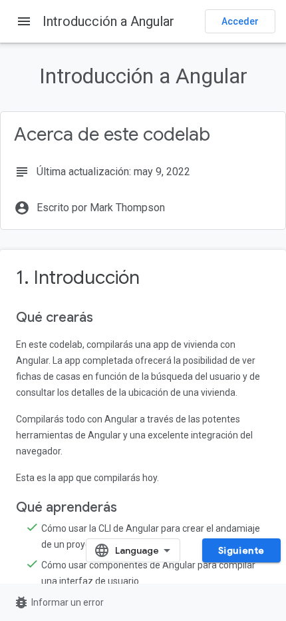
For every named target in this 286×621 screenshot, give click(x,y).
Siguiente (241, 550)
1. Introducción (78, 277)
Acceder (240, 21)
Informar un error (58, 602)
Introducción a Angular (108, 21)
